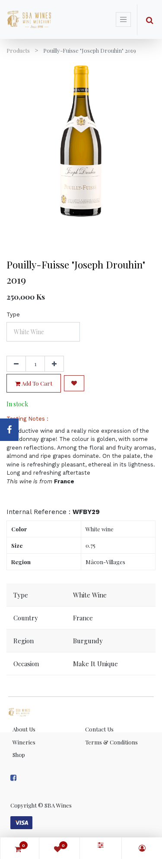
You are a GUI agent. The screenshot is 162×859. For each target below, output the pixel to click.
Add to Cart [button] (36, 383)
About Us (24, 729)
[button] (74, 383)
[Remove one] (16, 364)
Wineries (24, 742)
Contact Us (99, 729)
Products (18, 50)
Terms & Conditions (111, 742)
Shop (19, 754)
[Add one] (54, 364)
